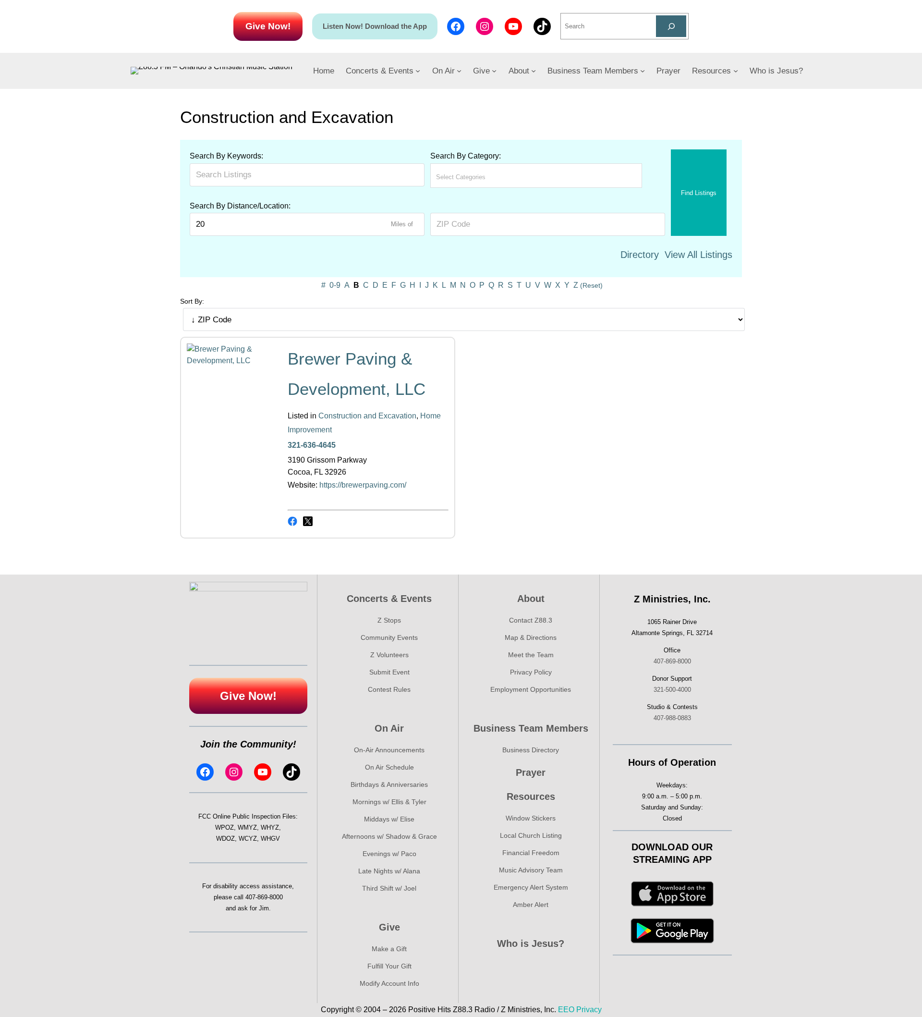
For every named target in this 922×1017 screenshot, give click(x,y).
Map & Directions (531, 637)
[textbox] (478, 177)
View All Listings (698, 254)
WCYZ (248, 838)
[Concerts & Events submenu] (417, 70)
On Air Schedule (389, 767)
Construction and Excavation (367, 416)
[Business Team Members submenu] (642, 70)
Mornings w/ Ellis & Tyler (389, 802)
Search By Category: (465, 156)
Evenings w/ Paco (389, 854)
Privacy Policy (531, 672)
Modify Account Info (389, 983)
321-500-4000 (672, 689)
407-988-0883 (672, 718)
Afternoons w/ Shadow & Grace (389, 836)
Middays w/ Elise (389, 819)
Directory (639, 254)
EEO (566, 1009)
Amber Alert (530, 904)
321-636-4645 (312, 445)
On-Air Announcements (389, 750)
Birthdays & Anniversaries (389, 784)
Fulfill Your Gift (389, 966)
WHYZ (270, 827)
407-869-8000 (264, 897)
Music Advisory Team (531, 870)
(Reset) (591, 285)
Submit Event (389, 672)
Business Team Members (530, 728)
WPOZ (224, 827)
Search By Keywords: (226, 156)
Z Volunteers (389, 655)
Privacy (589, 1009)
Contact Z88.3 (530, 620)
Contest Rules (389, 689)
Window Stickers (531, 818)
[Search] (671, 26)
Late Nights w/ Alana (389, 871)
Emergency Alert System (531, 887)
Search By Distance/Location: (240, 206)
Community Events (389, 637)
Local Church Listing (531, 835)
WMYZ (247, 827)
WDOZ (225, 838)
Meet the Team (531, 655)
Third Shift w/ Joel (389, 888)
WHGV (270, 838)
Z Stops (389, 620)
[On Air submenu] (459, 70)
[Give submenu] (494, 70)
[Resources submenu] (735, 70)
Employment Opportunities (530, 689)
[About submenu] (533, 70)
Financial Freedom (530, 853)
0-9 (334, 285)
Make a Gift (389, 949)
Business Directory (530, 750)
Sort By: (192, 301)
